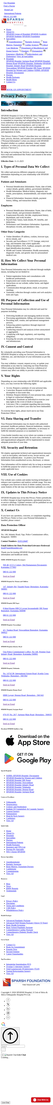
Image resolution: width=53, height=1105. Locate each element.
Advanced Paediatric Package (18, 920)
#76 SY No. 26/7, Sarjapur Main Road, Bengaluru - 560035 (27, 715)
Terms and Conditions (15, 906)
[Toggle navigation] (25, 25)
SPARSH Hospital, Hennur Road (19, 789)
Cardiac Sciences (32, 45)
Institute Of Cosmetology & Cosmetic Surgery (25, 809)
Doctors (9, 75)
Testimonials (11, 891)
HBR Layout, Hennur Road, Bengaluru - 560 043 (23, 695)
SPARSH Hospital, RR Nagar (29, 68)
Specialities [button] (10, 39)
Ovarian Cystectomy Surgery (18, 966)
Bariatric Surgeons (13, 864)
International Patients (14, 842)
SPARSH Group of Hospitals (18, 34)
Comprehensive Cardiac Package (19, 930)
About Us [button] (10, 32)
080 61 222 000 (9, 572)
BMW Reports (12, 888)
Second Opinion (12, 952)
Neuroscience (11, 804)
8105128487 (23, 541)
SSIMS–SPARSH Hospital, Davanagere (22, 776)
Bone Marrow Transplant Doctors (20, 867)
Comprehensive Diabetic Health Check (22, 932)
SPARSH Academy (39, 34)
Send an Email (9, 576)
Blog (8, 884)
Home (8, 29)
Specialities (10, 838)
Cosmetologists (12, 871)
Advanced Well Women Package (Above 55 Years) (27, 923)
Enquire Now (11, 949)
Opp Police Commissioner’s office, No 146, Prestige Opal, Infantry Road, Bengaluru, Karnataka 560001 (26, 653)
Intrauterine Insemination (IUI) (18, 964)
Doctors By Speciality (15, 849)
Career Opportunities (14, 954)
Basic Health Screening (15, 925)
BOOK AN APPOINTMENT (18, 90)
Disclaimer (10, 903)
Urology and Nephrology (16, 807)
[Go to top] (10, 1036)
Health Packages (13, 77)
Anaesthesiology (15, 42)
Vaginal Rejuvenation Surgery (18, 971)
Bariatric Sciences (32, 42)
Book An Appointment (15, 947)
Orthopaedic (11, 802)
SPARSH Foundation (31, 36)
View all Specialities (25, 56)
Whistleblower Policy (15, 910)
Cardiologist (11, 869)
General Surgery (13, 811)
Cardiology (10, 818)
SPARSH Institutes (14, 36)
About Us (10, 833)
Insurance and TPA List (15, 847)
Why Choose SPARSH (15, 852)
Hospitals (10, 835)
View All (10, 821)
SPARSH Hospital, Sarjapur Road (20, 61)
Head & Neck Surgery (15, 816)
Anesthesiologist (13, 862)
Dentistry (25, 51)
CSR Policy (11, 908)
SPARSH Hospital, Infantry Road (20, 785)
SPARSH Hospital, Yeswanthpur (19, 783)
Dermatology (37, 51)
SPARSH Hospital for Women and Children (28, 69)
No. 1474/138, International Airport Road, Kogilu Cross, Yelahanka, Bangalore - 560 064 (25, 674)
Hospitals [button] (10, 59)
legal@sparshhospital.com (11, 548)
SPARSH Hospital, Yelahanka (30, 63)
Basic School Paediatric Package (19, 927)
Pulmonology (11, 814)
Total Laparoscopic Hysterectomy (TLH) (22, 969)
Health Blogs (11, 79)
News (8, 886)
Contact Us (10, 82)
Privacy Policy (12, 901)
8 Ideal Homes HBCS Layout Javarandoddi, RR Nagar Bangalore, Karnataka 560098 (24, 609)
